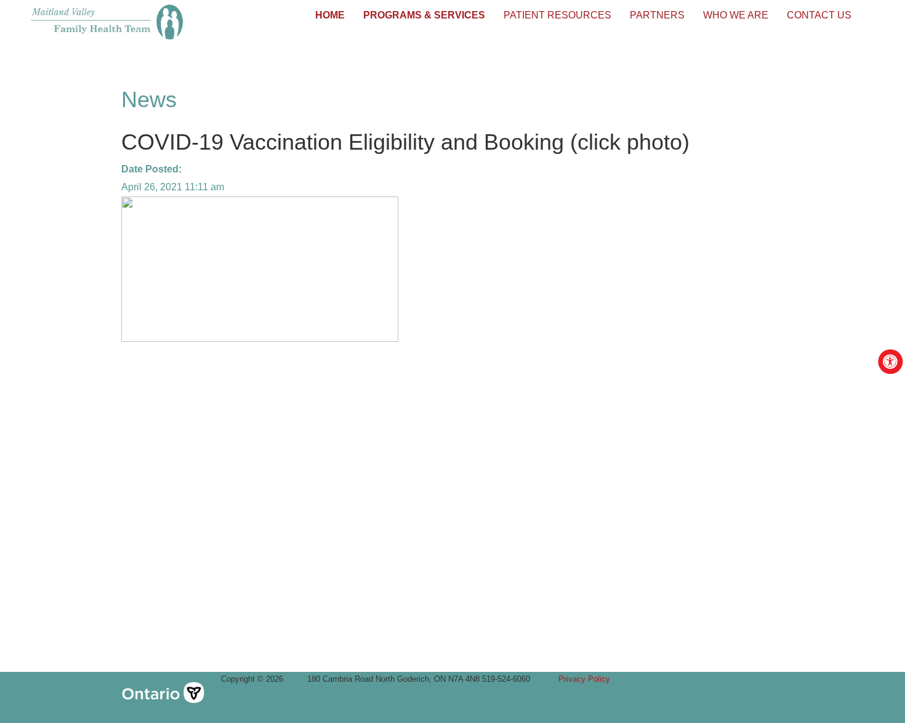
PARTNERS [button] (657, 15)
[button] (330, 15)
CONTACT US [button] (819, 15)
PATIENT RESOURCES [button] (557, 15)
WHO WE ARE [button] (735, 15)
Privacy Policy (584, 679)
